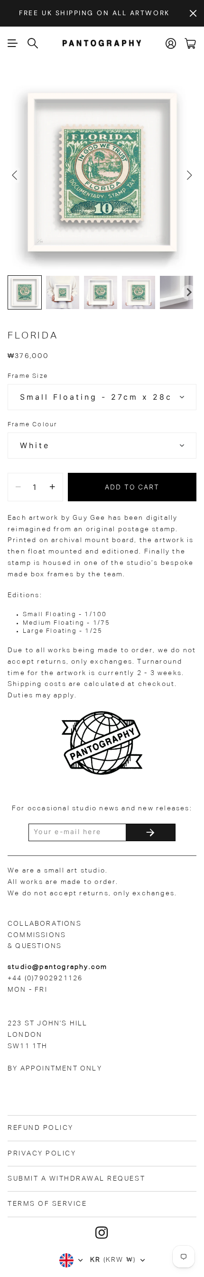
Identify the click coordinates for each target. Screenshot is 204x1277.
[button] (25, 292)
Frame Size (28, 376)
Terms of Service (47, 1204)
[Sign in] (171, 43)
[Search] (33, 43)
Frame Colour (32, 425)
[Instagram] (102, 1233)
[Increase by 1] (52, 487)
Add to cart (132, 487)
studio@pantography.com (57, 967)
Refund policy (41, 1128)
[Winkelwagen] (190, 43)
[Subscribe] (150, 832)
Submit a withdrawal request (76, 1178)
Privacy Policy (42, 1153)
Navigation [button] (13, 43)
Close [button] (193, 13)
